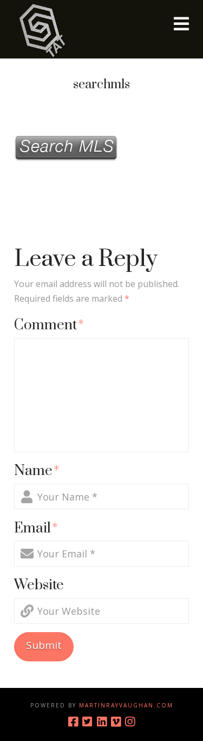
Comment (49, 325)
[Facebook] (73, 721)
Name (37, 471)
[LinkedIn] (102, 721)
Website (39, 585)
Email (36, 528)
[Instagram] (130, 721)
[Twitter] (87, 721)
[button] (181, 23)
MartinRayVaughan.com (126, 705)
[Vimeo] (116, 721)
